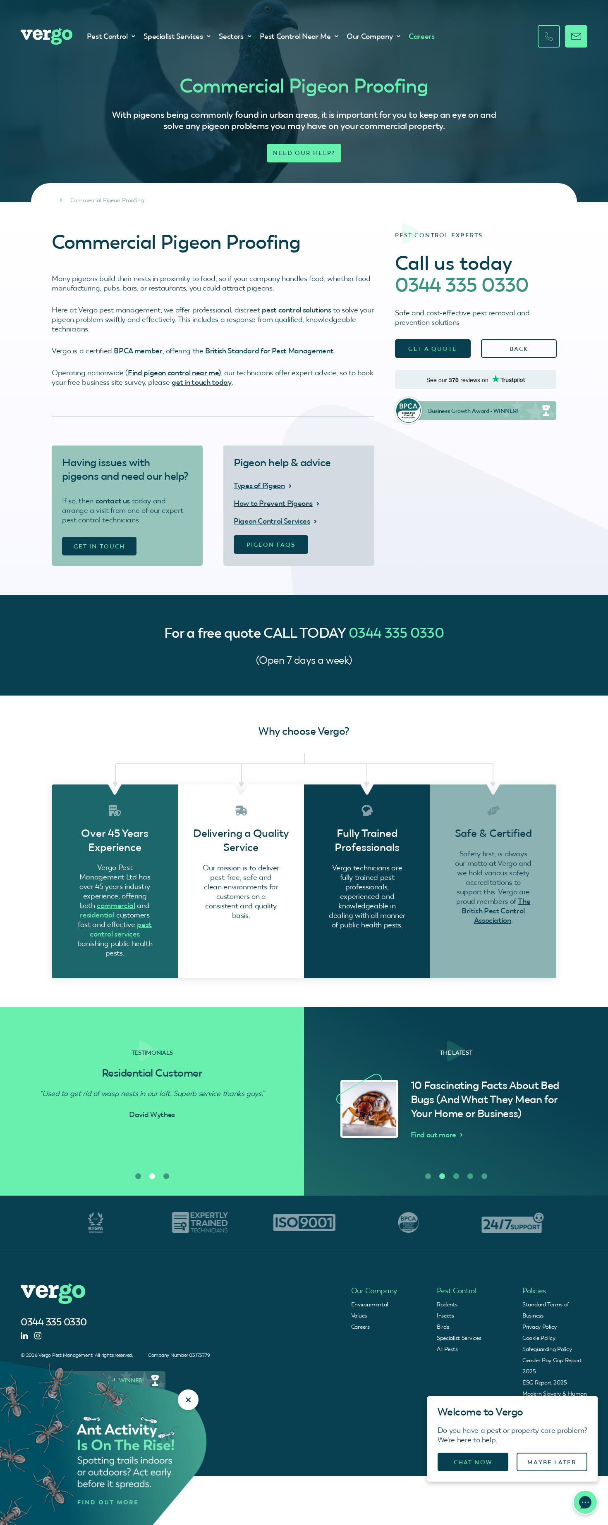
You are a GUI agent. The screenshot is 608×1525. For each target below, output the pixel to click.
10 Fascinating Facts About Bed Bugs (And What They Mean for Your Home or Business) (485, 1099)
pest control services (121, 929)
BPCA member (138, 350)
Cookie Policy (538, 1338)
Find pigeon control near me (173, 372)
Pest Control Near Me (295, 36)
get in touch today (202, 382)
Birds (443, 1326)
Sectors (231, 36)
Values (359, 1315)
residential (97, 915)
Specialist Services (173, 36)
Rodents (447, 1304)
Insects (445, 1315)
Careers (421, 36)
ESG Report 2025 (544, 1382)
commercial (116, 905)
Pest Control (107, 36)
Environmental (369, 1304)
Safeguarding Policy (547, 1349)
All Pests (447, 1349)
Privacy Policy (539, 1326)
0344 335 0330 (462, 285)
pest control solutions (296, 310)
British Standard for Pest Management (269, 350)
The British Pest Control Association (496, 910)
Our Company (370, 36)
